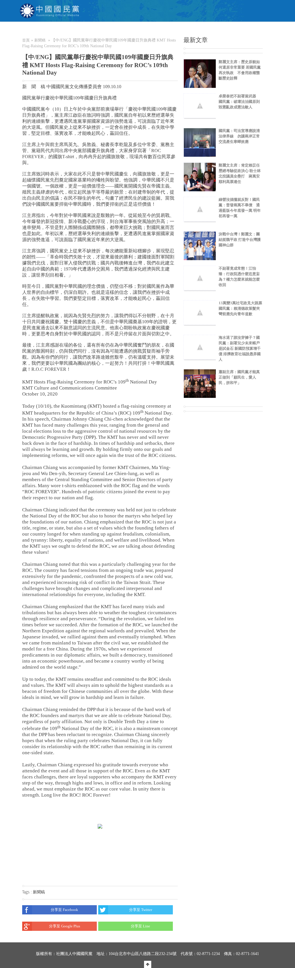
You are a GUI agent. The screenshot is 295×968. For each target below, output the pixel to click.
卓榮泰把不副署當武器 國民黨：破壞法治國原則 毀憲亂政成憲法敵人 (239, 101)
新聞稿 (40, 40)
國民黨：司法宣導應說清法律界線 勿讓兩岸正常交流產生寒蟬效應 (239, 136)
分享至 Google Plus (64, 926)
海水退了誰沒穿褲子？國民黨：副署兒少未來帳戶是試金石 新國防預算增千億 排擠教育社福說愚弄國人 (240, 348)
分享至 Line (140, 926)
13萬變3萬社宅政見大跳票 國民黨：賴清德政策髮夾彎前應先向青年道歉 (242, 308)
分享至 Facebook (64, 909)
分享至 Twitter (140, 909)
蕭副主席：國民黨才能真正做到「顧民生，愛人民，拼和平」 (239, 377)
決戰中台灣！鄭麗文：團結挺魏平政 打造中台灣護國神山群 (240, 239)
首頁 (26, 40)
